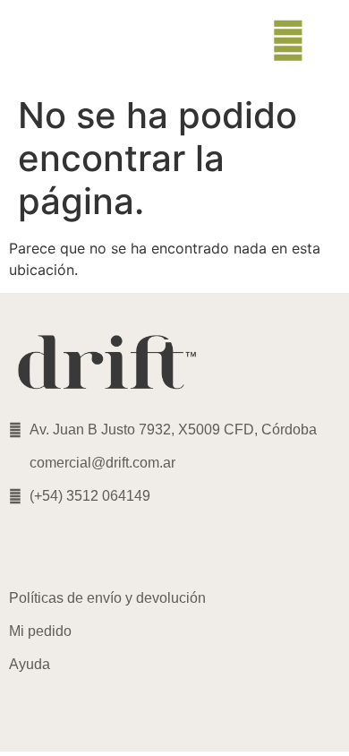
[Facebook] (80, 547)
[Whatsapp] (129, 547)
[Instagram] (31, 547)
